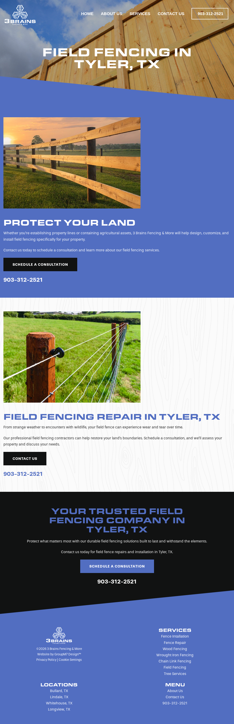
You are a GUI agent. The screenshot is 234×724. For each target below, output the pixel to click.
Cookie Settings (70, 660)
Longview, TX (59, 709)
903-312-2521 (210, 13)
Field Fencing (175, 667)
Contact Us (171, 13)
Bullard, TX (59, 691)
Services (140, 13)
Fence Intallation (175, 636)
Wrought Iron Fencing (175, 655)
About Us (111, 13)
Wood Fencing (175, 649)
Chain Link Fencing (175, 661)
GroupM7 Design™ (67, 654)
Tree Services (175, 674)
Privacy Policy (46, 660)
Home (87, 13)
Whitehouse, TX (59, 703)
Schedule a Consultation (40, 264)
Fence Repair (175, 643)
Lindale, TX (59, 697)
